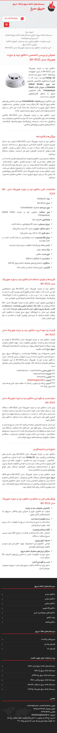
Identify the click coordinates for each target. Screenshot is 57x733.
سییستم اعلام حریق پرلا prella (43, 675)
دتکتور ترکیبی (49, 603)
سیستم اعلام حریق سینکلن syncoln (41, 684)
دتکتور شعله (50, 622)
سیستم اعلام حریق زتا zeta (44, 670)
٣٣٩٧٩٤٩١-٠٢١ (10, 18)
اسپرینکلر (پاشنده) (48, 639)
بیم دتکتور (51, 617)
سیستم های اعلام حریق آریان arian (41, 666)
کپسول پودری (49, 644)
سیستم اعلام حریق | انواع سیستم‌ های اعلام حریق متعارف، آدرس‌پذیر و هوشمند (28, 37)
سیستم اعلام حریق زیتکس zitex (42, 680)
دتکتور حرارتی (50, 598)
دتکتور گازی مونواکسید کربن (44, 612)
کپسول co (51, 648)
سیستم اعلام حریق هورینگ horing (41, 689)
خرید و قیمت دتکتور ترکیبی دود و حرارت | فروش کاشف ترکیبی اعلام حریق (28, 43)
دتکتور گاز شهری (48, 608)
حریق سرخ (29, 32)
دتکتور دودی (50, 594)
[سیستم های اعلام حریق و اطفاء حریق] (50, 6)
